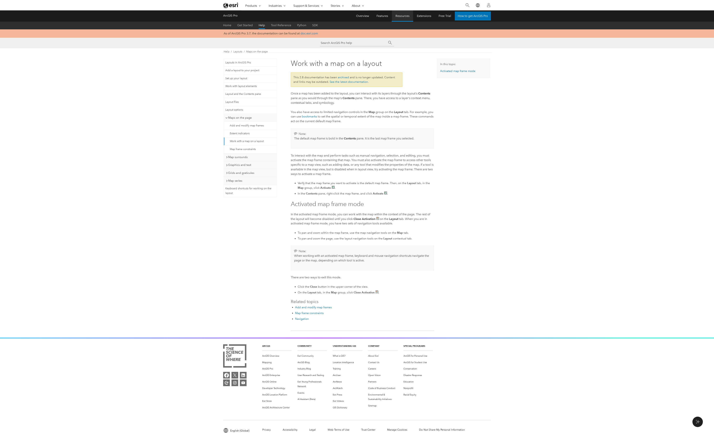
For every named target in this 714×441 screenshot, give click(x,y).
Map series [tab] (235, 180)
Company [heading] (373, 346)
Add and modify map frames (247, 125)
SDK (315, 25)
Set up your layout (236, 78)
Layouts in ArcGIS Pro (238, 62)
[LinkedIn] (243, 375)
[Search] (467, 5)
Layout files (232, 102)
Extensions (424, 16)
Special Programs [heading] (414, 346)
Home (227, 25)
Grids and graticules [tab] (241, 173)
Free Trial (445, 16)
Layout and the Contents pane (243, 94)
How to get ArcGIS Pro (473, 16)
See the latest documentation (349, 81)
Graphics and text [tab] (239, 165)
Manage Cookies (397, 429)
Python (301, 25)
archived (343, 77)
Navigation (302, 319)
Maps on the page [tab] (240, 117)
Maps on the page (257, 51)
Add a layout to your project (242, 70)
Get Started (245, 25)
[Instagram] (234, 382)
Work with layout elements (241, 86)
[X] (234, 375)
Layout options (234, 109)
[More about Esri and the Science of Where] (234, 356)
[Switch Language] (477, 5)
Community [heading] (304, 346)
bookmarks (309, 116)
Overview (362, 16)
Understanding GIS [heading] (344, 346)
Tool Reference (281, 25)
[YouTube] (243, 382)
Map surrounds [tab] (238, 157)
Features (382, 16)
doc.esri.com (309, 33)
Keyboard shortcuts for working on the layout (248, 191)
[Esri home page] (231, 5)
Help (262, 25)
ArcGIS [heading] (266, 346)
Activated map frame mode (457, 71)
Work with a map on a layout (247, 141)
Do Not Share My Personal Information (442, 429)
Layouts (237, 51)
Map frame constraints (243, 149)
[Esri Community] (226, 382)
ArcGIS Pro (230, 15)
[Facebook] (226, 375)
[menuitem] (277, 356)
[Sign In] (489, 5)
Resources (402, 16)
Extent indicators (240, 133)
